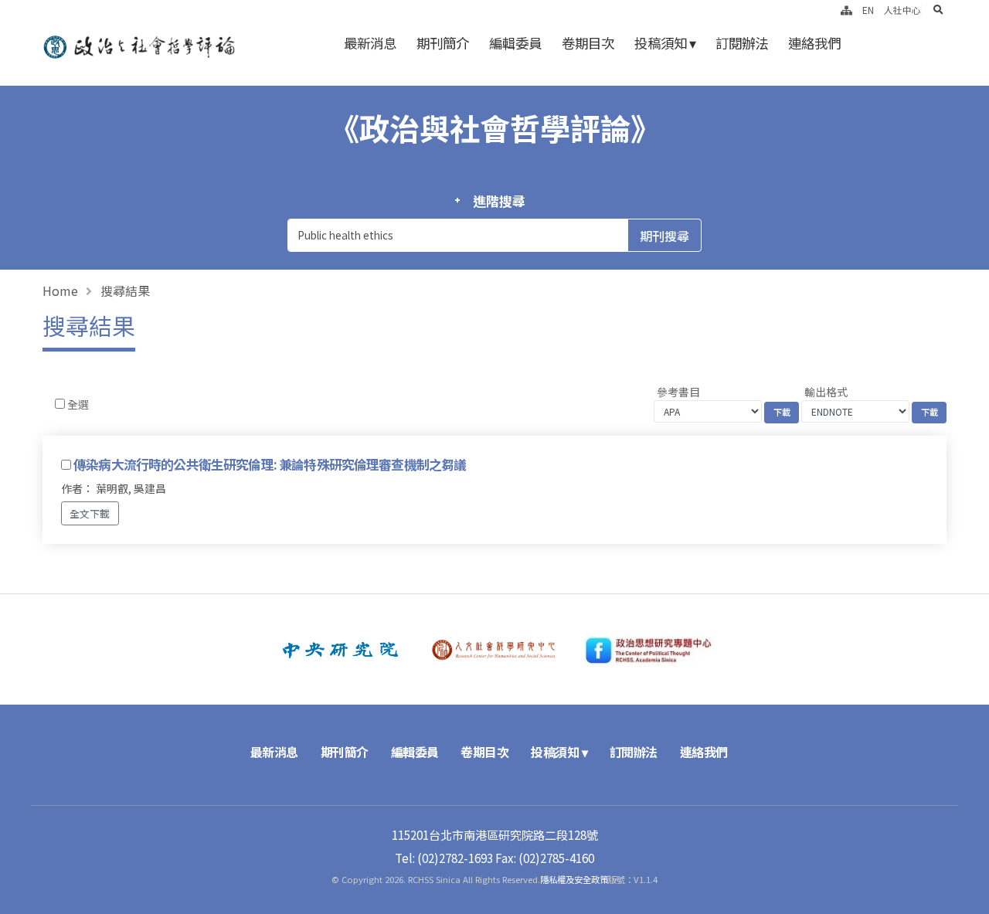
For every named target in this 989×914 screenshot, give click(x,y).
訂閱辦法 (741, 43)
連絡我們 (814, 43)
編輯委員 (515, 43)
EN (868, 9)
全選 (78, 404)
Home (60, 290)
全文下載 (90, 513)
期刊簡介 (442, 43)
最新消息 (370, 43)
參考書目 (678, 391)
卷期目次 (588, 43)
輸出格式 (826, 391)
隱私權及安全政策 (574, 879)
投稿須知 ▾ (664, 43)
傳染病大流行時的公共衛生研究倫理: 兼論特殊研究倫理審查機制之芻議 (269, 464)
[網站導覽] (846, 9)
